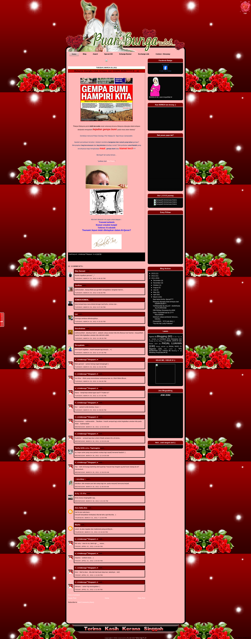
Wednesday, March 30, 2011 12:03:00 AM (92, 441)
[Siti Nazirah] (165, 69)
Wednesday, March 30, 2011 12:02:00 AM (92, 427)
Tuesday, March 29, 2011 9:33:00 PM (90, 321)
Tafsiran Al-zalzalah (106, 227)
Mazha (77, 525)
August (156, 287)
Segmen (152, 349)
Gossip (151, 341)
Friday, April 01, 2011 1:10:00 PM (89, 575)
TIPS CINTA (168, 349)
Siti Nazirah (165, 65)
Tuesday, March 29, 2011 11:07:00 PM (90, 353)
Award (95, 54)
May (155, 292)
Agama (151, 336)
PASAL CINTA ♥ (172, 341)
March (155, 297)
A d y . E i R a (80, 493)
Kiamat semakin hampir (106, 225)
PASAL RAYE (174, 346)
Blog (84, 54)
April (155, 294)
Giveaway (174, 339)
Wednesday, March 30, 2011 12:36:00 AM (92, 472)
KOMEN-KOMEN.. (82, 300)
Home (74, 54)
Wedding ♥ (175, 350)
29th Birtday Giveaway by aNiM (164, 310)
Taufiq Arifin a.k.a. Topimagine (87, 448)
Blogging (162, 336)
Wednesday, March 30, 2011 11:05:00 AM (92, 486)
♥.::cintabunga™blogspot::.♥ (86, 360)
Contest (162, 339)
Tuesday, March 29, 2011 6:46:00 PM (90, 278)
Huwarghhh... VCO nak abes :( (163, 321)
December (157, 280)
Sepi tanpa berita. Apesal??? (163, 299)
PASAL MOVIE (161, 346)
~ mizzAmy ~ (80, 479)
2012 (153, 276)
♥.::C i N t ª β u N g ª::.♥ (136, 638)
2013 (153, 273)
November (157, 283)
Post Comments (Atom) (86, 602)
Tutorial (165, 350)
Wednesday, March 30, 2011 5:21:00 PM (91, 501)
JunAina (78, 285)
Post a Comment (74, 595)
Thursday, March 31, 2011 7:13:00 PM (91, 518)
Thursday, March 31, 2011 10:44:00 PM (91, 532)
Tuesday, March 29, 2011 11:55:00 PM (90, 367)
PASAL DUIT (153, 343)
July (154, 290)
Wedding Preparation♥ (157, 352)
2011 (153, 278)
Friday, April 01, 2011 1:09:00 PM (89, 546)
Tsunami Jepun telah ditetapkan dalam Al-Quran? (106, 230)
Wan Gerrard (80, 271)
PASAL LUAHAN (172, 343)
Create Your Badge (165, 71)
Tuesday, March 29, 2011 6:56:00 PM (90, 293)
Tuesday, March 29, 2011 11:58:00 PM (90, 410)
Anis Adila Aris (81, 508)
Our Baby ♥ (160, 341)
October (156, 285)
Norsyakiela (79, 345)
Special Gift (108, 54)
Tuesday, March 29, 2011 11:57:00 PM (90, 395)
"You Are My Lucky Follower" (163, 323)
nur (76, 314)
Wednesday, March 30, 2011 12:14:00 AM (92, 455)
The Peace (111, 161)
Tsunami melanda (107, 222)
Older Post (141, 598)
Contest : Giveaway (163, 54)
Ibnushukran (80, 328)
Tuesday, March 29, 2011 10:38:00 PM (91, 338)
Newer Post (72, 598)
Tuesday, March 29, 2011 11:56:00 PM (90, 381)
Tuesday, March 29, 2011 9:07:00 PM (90, 307)
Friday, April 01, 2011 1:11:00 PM (88, 589)
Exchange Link (143, 54)
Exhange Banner (125, 54)
